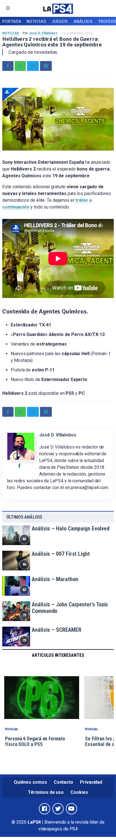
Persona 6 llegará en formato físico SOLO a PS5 (35, 741)
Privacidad (91, 782)
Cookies (79, 792)
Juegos (60, 21)
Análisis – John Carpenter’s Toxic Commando (70, 607)
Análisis (82, 21)
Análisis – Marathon (55, 579)
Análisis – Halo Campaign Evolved (70, 528)
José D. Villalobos (43, 33)
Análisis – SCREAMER (56, 629)
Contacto (63, 782)
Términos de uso (46, 792)
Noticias (36, 21)
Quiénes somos (30, 782)
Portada (11, 21)
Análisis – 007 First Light (61, 553)
